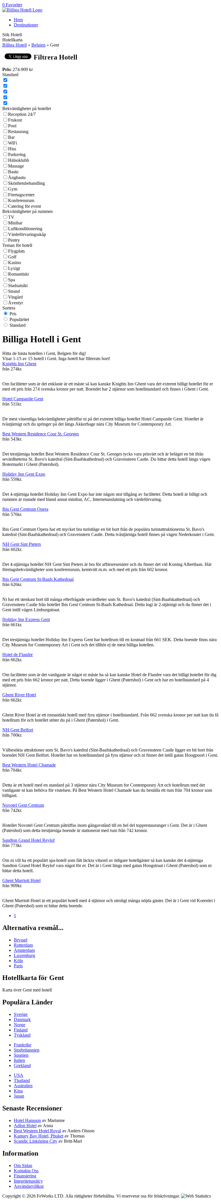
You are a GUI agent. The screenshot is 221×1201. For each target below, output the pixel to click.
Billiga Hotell (14, 45)
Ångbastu (17, 177)
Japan (19, 1096)
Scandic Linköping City (35, 1141)
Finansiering (25, 1175)
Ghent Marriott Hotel (21, 880)
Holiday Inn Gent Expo (23, 474)
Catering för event (24, 206)
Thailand (22, 1080)
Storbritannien (26, 1050)
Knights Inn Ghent (19, 363)
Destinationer (26, 24)
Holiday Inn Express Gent (26, 619)
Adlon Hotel (25, 1125)
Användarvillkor (29, 1186)
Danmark (22, 1019)
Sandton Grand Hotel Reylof (28, 840)
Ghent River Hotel (19, 694)
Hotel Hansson (27, 1120)
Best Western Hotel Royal (37, 1130)
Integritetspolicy (28, 1181)
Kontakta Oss (26, 1170)
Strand (14, 291)
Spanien (21, 1055)
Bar (11, 137)
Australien (23, 1085)
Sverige (21, 1014)
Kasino (14, 262)
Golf (12, 256)
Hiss (12, 148)
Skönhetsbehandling (26, 183)
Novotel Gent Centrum (23, 805)
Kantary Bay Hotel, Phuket (38, 1135)
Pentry (14, 240)
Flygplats (16, 251)
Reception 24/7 (22, 114)
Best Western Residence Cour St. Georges (40, 433)
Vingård (15, 297)
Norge (19, 1024)
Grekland (22, 1065)
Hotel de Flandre (17, 654)
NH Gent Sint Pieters (21, 544)
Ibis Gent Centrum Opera (25, 509)
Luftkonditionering (25, 228)
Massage (16, 166)
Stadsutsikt (18, 285)
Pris (12, 313)
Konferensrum (21, 200)
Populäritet (19, 319)
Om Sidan (23, 1165)
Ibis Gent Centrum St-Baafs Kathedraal (38, 579)
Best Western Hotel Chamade (29, 764)
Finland (21, 1029)
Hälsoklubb (18, 160)
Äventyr (15, 302)
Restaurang (18, 131)
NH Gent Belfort (17, 729)
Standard (17, 325)
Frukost (15, 120)
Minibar (15, 222)
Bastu (13, 171)
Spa (11, 279)
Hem (18, 19)
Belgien (38, 45)
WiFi (12, 143)
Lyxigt (14, 268)
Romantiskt (18, 274)
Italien (19, 1060)
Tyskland (22, 1035)
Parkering (17, 154)
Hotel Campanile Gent (22, 398)
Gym (12, 189)
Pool (12, 125)
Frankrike (22, 1044)
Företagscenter (21, 194)
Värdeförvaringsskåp (27, 234)
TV (11, 217)
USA (18, 1075)
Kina (18, 1090)
